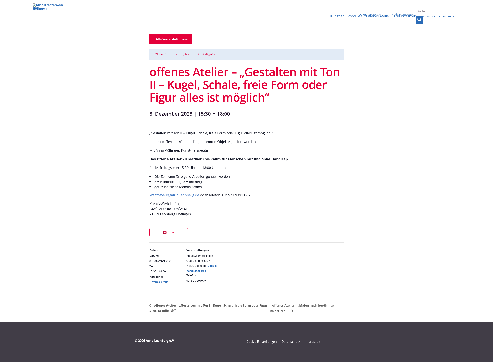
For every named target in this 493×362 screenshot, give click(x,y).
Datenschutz (291, 341)
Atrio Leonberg (370, 15)
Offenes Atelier (159, 282)
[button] (170, 39)
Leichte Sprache (401, 15)
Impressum (313, 341)
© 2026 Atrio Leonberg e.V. (155, 340)
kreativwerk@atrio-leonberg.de (174, 195)
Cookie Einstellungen (261, 341)
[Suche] (419, 20)
